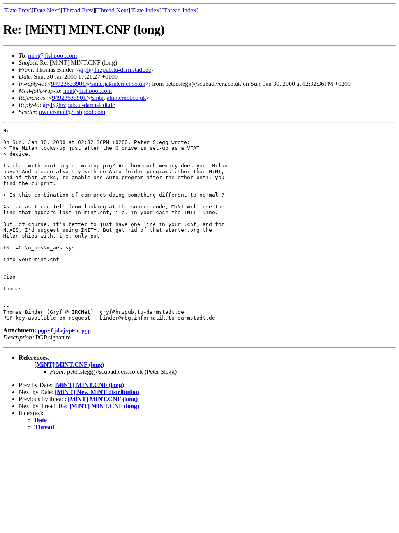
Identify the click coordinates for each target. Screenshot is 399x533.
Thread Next (112, 10)
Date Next (46, 10)
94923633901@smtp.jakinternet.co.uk (98, 83)
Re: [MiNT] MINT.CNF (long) (98, 406)
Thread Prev (78, 10)
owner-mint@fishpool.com (72, 111)
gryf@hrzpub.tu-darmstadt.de (115, 69)
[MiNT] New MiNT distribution (97, 392)
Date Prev (17, 10)
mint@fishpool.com (52, 55)
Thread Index (179, 10)
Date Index (145, 10)
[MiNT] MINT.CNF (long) (69, 364)
